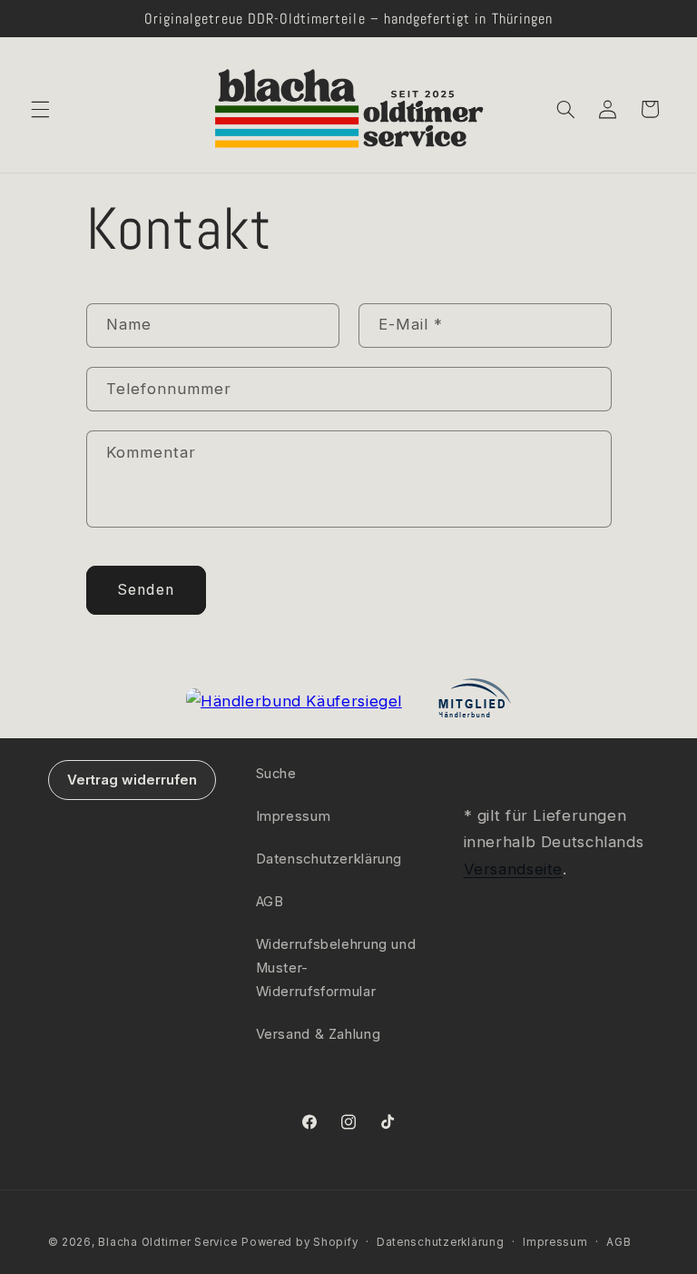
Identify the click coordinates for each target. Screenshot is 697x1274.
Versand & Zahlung (318, 1034)
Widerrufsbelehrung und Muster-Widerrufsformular (336, 968)
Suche (276, 773)
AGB (270, 902)
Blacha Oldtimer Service (167, 1242)
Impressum (293, 816)
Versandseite (514, 869)
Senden (145, 589)
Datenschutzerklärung (329, 859)
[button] (40, 109)
